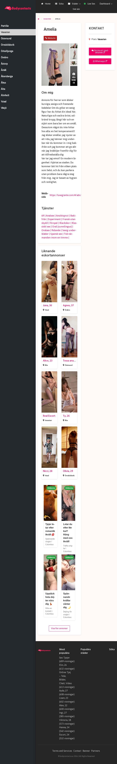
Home (47, 3)
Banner (86, 751)
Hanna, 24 (64, 727)
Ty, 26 (66, 416)
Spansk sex (56, 233)
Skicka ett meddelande (101, 51)
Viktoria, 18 (65, 720)
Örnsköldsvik (69, 476)
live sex (76, 9)
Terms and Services (62, 751)
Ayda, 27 (63, 690)
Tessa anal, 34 (70, 361)
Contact (77, 751)
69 (43, 215)
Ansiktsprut (62, 215)
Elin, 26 (63, 665)
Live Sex (91, 3)
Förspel (54, 223)
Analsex (50, 215)
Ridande (56, 230)
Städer (74, 3)
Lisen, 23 (63, 698)
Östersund (68, 365)
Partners (95, 751)
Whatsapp (100, 61)
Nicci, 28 (47, 471)
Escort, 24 (64, 734)
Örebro (67, 310)
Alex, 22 (63, 705)
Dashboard (105, 3)
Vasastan (48, 420)
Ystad (47, 310)
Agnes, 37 (68, 305)
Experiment (54, 219)
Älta (46, 365)
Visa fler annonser (59, 628)
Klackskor (64, 223)
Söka (60, 3)
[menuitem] (46, 3)
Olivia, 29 (68, 471)
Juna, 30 (47, 305)
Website (51, 38)
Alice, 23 (47, 361)
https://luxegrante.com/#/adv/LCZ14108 (71, 195)
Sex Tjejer (64, 657)
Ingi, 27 (63, 712)
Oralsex (46, 230)
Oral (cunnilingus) (62, 226)
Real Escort (49, 416)
